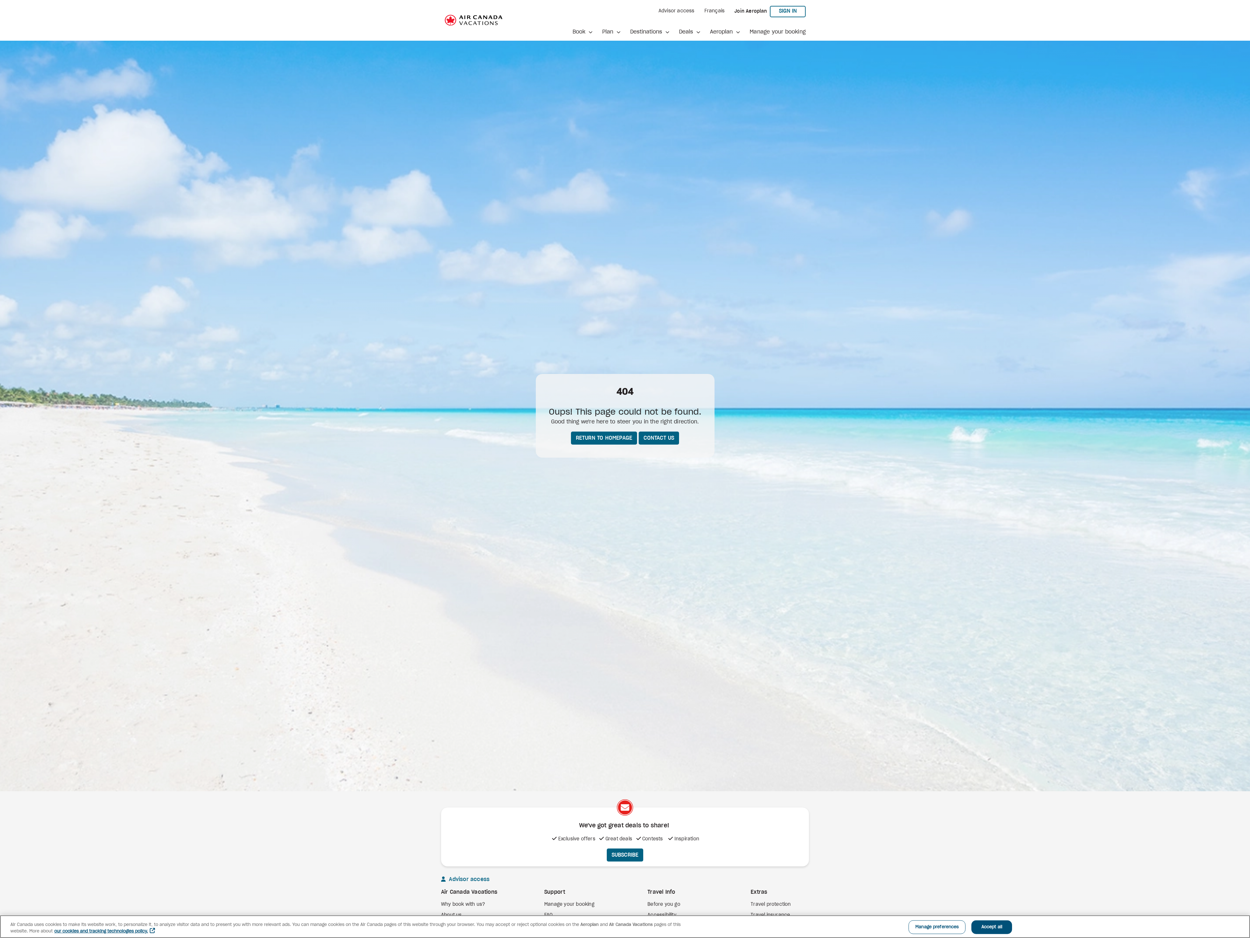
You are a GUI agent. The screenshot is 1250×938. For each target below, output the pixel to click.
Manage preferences (937, 927)
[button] (582, 32)
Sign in (792, 11)
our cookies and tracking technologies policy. (101, 931)
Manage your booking (778, 31)
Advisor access (677, 11)
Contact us (659, 438)
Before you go (663, 904)
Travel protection (771, 904)
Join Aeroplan (750, 11)
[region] (625, 926)
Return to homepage (604, 438)
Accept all (991, 927)
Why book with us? (463, 904)
